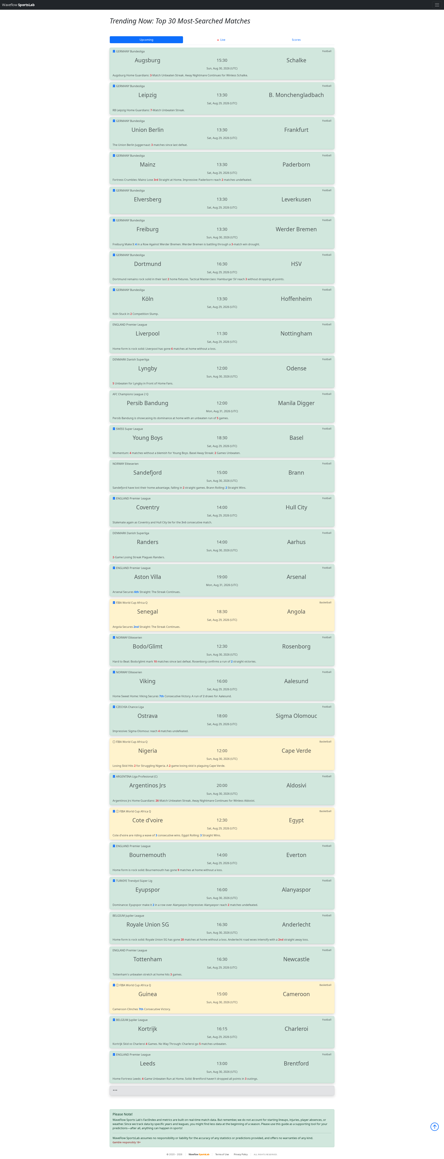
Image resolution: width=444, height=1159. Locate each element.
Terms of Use (222, 1154)
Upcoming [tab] (146, 40)
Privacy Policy (241, 1154)
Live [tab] (222, 40)
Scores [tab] (296, 40)
